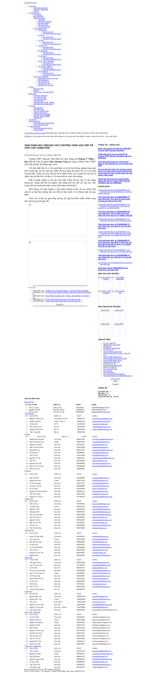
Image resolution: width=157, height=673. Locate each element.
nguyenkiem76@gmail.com (101, 555)
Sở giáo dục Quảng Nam (111, 348)
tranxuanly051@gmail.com (101, 504)
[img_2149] (105, 324)
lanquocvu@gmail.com (99, 517)
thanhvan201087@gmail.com (102, 429)
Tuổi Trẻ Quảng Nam (110, 369)
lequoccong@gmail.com (100, 506)
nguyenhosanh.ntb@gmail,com (102, 654)
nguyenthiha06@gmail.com (101, 509)
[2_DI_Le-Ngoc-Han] (119, 293)
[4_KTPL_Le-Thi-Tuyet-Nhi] (105, 293)
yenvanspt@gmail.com (100, 522)
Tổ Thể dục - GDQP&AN (32, 646)
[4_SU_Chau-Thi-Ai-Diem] (105, 279)
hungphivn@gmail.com (100, 424)
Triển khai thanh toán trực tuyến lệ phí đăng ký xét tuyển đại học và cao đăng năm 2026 (115, 164)
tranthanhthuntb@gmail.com (101, 664)
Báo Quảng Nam (108, 372)
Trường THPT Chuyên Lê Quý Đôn (115, 358)
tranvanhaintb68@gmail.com (101, 651)
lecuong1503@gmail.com (100, 486)
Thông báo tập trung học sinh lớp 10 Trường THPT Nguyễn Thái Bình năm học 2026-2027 (114, 156)
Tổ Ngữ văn (28, 557)
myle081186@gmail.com (100, 453)
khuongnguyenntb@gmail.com (102, 419)
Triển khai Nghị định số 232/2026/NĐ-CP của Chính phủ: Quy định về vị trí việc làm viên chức (114, 257)
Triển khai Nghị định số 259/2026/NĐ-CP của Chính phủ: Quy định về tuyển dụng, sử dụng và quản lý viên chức (114, 199)
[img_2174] (105, 310)
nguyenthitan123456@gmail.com (103, 458)
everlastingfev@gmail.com (101, 544)
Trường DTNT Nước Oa (111, 362)
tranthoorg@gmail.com (99, 461)
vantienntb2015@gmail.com (101, 581)
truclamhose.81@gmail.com (100, 412)
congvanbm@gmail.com (100, 539)
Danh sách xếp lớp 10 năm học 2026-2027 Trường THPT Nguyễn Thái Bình (114, 149)
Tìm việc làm (107, 370)
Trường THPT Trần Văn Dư (112, 352)
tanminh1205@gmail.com (100, 478)
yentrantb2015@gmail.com (101, 586)
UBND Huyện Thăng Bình (111, 345)
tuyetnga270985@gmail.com (101, 514)
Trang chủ (27, 133)
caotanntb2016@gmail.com (101, 565)
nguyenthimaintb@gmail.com (102, 520)
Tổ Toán (27, 434)
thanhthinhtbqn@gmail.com (102, 427)
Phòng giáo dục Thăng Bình (112, 365)
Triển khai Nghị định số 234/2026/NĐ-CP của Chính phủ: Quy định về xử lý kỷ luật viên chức (114, 226)
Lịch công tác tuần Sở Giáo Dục (114, 374)
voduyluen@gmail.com (99, 662)
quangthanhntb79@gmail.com (102, 659)
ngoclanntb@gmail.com (100, 596)
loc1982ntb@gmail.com (100, 455)
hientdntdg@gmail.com (100, 656)
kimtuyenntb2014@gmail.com (102, 466)
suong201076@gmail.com (101, 442)
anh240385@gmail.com (100, 607)
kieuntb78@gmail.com (99, 542)
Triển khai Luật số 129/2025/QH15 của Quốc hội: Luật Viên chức (113, 269)
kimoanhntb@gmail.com (100, 483)
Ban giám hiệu (29, 402)
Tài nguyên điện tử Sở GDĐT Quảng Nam (117, 376)
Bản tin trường (41, 133)
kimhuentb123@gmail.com (101, 576)
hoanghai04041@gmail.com (101, 512)
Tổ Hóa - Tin (28, 499)
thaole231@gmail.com (99, 568)
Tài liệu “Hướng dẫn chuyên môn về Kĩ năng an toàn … (63, 299)
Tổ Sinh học (28, 591)
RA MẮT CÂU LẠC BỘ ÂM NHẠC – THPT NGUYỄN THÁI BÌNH (67, 291)
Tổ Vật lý (27, 471)
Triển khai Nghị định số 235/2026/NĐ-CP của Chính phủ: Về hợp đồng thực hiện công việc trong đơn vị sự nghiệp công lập (115, 213)
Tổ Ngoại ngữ (29, 530)
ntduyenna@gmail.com (100, 445)
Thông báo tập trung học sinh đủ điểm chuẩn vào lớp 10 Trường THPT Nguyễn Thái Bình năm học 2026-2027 (114, 181)
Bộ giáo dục (107, 346)
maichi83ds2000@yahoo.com (102, 604)
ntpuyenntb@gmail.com (100, 491)
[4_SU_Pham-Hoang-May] (119, 279)
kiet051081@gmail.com (100, 480)
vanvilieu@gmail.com (99, 584)
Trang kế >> (60, 304)
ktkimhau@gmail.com (99, 528)
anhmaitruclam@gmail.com (101, 421)
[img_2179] (119, 310)
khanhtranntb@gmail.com (100, 562)
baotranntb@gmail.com (100, 550)
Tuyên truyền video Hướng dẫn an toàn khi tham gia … (63, 301)
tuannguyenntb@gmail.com (101, 599)
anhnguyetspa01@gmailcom (101, 547)
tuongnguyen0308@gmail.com (102, 497)
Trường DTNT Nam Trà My (112, 360)
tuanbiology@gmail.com (99, 602)
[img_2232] (119, 324)
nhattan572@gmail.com (100, 494)
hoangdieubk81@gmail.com (101, 570)
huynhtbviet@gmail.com (100, 578)
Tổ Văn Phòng (29, 414)
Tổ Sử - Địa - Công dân (32, 612)
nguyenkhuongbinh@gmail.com (102, 439)
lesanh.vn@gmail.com (99, 488)
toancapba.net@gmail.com (101, 463)
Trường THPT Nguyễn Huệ (112, 357)
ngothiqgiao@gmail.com (100, 447)
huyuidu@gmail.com (99, 553)
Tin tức (33, 133)
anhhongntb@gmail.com (100, 536)
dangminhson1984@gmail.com (102, 450)
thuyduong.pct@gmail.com (101, 573)
